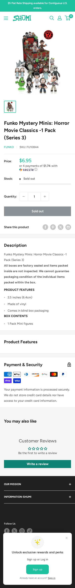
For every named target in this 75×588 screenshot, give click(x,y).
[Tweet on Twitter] (60, 227)
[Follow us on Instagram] (22, 531)
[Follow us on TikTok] (29, 531)
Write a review (37, 464)
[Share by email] (68, 227)
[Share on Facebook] (45, 227)
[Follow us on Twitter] (14, 531)
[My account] (60, 18)
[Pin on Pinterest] (53, 227)
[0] (67, 18)
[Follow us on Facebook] (7, 531)
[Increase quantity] (45, 196)
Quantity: (10, 196)
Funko (9, 147)
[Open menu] (6, 18)
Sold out (38, 211)
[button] (45, 167)
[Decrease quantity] (23, 196)
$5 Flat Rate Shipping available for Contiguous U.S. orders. (37, 5)
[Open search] (52, 18)
